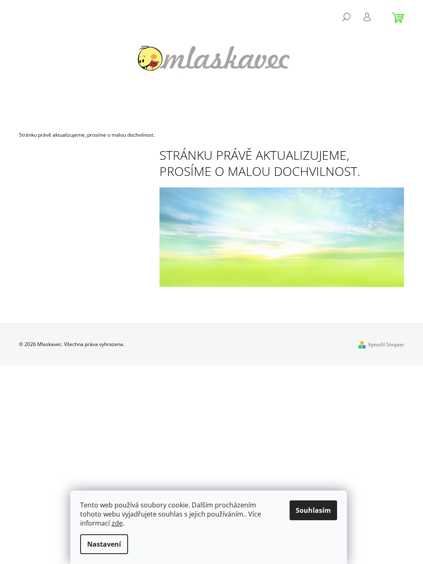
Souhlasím (313, 510)
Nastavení (104, 544)
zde (117, 523)
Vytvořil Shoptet (386, 344)
